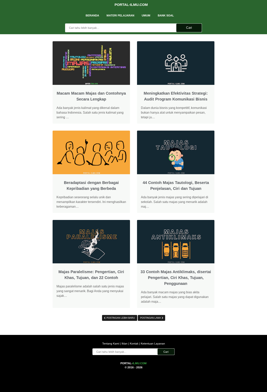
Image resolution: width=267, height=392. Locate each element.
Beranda (92, 15)
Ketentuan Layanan (152, 343)
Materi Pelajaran (120, 15)
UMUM (146, 15)
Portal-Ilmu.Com (131, 5)
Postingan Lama (150, 318)
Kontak (134, 343)
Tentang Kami (111, 343)
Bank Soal (166, 15)
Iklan (124, 343)
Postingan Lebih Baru (120, 318)
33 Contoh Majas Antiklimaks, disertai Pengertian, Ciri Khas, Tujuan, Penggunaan (176, 278)
